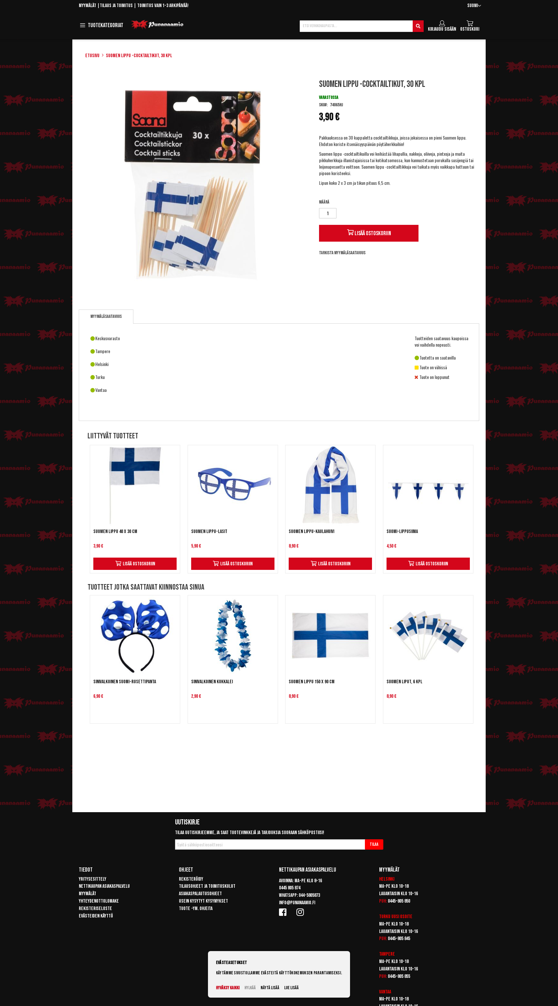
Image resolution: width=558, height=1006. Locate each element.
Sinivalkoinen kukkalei (212, 682)
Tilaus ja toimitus (116, 6)
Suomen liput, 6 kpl (404, 682)
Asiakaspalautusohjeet (200, 894)
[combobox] (362, 26)
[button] (474, 6)
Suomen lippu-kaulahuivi (311, 532)
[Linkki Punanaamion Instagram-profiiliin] (301, 912)
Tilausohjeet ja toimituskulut (207, 886)
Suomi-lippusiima (402, 532)
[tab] (106, 316)
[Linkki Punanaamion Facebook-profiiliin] (284, 912)
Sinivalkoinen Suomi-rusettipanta (124, 682)
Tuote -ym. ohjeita (195, 909)
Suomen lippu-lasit (209, 532)
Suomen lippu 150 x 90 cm (312, 682)
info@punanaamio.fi (297, 903)
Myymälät (87, 6)
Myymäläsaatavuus (106, 316)
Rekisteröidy (191, 879)
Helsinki (386, 879)
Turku (384, 917)
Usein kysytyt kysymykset (203, 901)
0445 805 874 (289, 888)
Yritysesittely (92, 879)
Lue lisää (291, 987)
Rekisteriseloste (95, 909)
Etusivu (92, 56)
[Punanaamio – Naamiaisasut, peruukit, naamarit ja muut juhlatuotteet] (157, 24)
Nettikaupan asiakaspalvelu (104, 886)
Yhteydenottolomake (99, 901)
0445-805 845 (399, 939)
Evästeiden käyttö (96, 916)
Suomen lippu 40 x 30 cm (115, 532)
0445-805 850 (399, 901)
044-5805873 (309, 895)
